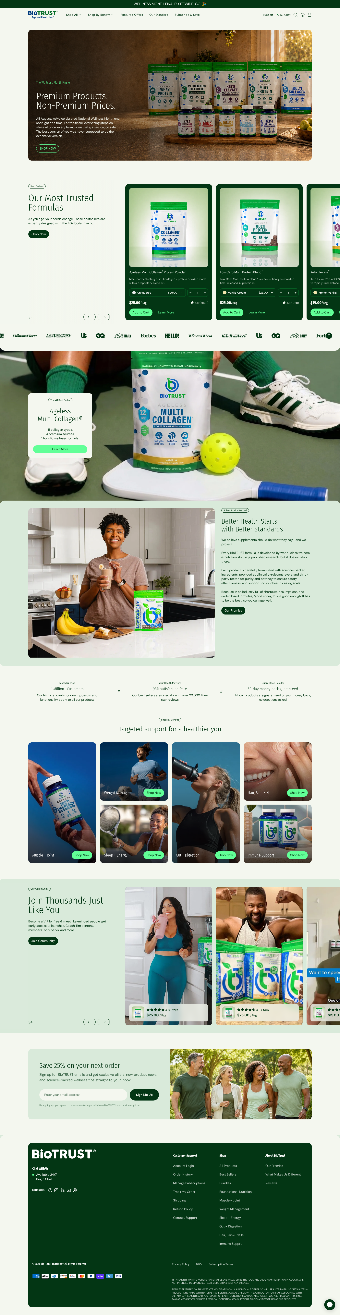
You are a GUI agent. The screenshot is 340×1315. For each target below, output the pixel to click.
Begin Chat (44, 1179)
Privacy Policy (180, 1264)
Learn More (166, 312)
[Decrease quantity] (191, 293)
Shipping (179, 1200)
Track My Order (184, 1192)
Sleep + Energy (230, 1218)
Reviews (271, 1183)
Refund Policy (183, 1209)
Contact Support (185, 1218)
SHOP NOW (48, 148)
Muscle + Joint (229, 1200)
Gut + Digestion (230, 1226)
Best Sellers (227, 1174)
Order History (183, 1174)
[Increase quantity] (205, 293)
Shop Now (38, 234)
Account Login (183, 1166)
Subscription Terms (221, 1264)
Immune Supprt (230, 1244)
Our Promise (233, 610)
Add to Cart (140, 312)
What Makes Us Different (283, 1174)
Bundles (225, 1183)
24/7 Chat (284, 15)
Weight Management (234, 1209)
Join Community (43, 941)
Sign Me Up (144, 1095)
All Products (228, 1166)
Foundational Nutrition (235, 1192)
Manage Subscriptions (189, 1183)
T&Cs (199, 1264)
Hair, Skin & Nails (231, 1235)
